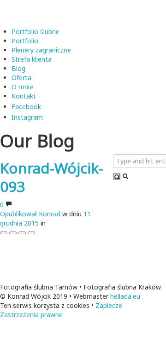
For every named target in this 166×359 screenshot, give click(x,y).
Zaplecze (108, 305)
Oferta (21, 77)
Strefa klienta (32, 59)
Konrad (49, 213)
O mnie (22, 86)
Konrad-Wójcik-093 (51, 177)
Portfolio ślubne (36, 31)
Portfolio (25, 40)
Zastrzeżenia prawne (31, 314)
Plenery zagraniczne (41, 50)
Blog (18, 68)
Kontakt (24, 96)
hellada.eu (125, 296)
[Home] (60, 12)
